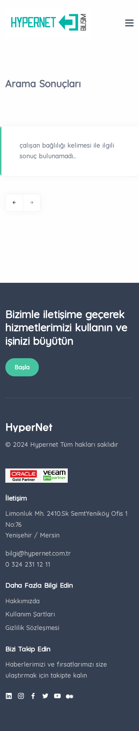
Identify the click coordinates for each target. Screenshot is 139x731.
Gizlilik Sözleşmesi (32, 628)
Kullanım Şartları (30, 614)
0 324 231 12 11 (27, 564)
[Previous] (14, 203)
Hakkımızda (22, 601)
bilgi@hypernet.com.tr (38, 553)
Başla (22, 367)
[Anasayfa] (48, 22)
